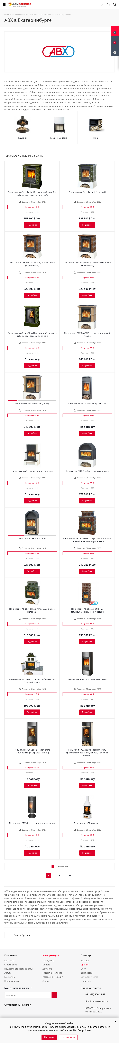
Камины (22, 137)
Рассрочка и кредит (53, 976)
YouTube (14, 1011)
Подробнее (84, 1030)
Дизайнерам (87, 972)
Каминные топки (59, 137)
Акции (46, 980)
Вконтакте (7, 1011)
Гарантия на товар (52, 972)
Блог (83, 968)
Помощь (86, 955)
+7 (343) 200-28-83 (95, 994)
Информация (51, 955)
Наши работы (11, 980)
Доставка (47, 968)
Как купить (48, 960)
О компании (11, 964)
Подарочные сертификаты (18, 968)
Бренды (85, 964)
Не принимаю (68, 1037)
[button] (115, 1021)
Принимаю (49, 1037)
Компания (10, 955)
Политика (86, 980)
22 (70, 875)
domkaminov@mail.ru (96, 1001)
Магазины (9, 976)
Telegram (21, 1011)
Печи (96, 137)
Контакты (9, 960)
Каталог (85, 960)
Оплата (46, 964)
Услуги (7, 972)
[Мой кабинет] (108, 4)
